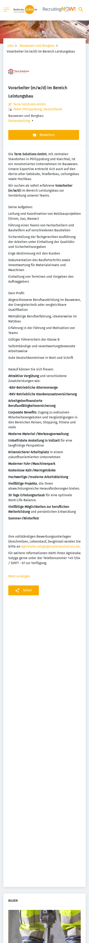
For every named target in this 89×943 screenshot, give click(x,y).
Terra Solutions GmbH (29, 104)
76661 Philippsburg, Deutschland (37, 109)
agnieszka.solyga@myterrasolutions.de (50, 546)
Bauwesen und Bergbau (37, 46)
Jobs (10, 46)
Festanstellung (19, 121)
